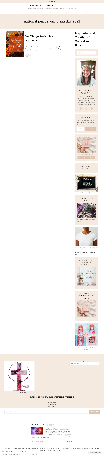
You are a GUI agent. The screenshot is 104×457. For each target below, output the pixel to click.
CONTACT (41, 12)
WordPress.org (52, 406)
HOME (18, 12)
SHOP (77, 12)
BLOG (33, 12)
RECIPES (85, 12)
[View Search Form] (57, 1)
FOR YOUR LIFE (67, 12)
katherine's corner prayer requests (86, 296)
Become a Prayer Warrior (19, 392)
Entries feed (52, 402)
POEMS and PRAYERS (61, 33)
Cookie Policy (34, 454)
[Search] (93, 52)
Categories (84, 361)
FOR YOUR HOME (53, 12)
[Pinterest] (49, 1)
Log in (52, 400)
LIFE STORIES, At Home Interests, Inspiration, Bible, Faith (40, 33)
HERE (81, 104)
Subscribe (90, 128)
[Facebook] (55, 1)
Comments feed (52, 404)
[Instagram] (52, 1)
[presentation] (16, 44)
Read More (29, 61)
